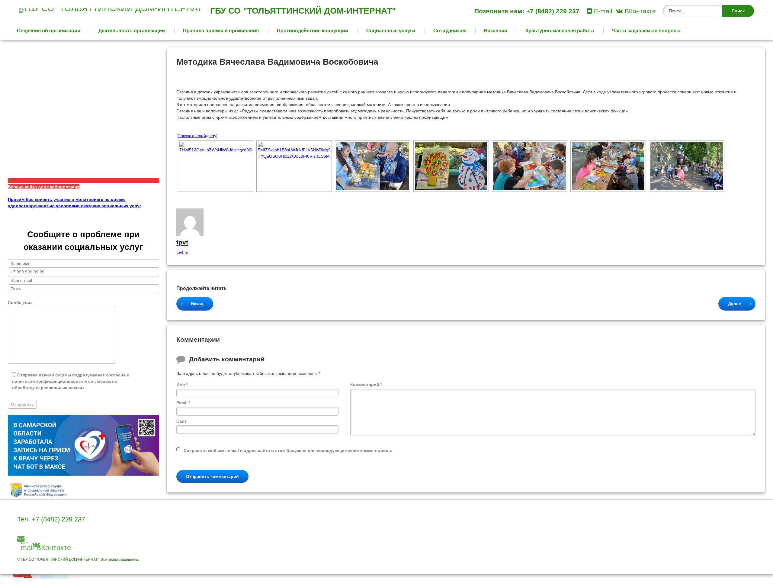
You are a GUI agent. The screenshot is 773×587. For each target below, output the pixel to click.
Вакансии (495, 30)
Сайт (181, 421)
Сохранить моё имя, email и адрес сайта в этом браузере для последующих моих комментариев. (288, 450)
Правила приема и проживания (221, 30)
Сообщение (20, 302)
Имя (182, 384)
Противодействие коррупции (312, 30)
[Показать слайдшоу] (196, 135)
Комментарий (366, 384)
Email (183, 402)
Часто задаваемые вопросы (646, 30)
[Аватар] (190, 234)
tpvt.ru (182, 252)
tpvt (182, 242)
